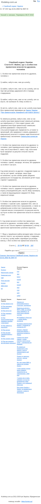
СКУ (18, 290)
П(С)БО (3, 283)
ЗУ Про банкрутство (7, 303)
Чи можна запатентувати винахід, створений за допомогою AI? (24, 325)
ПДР (2, 278)
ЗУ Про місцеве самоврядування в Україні (6, 334)
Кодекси (3, 270)
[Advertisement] (20, 40)
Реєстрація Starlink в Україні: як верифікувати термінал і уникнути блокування (24, 390)
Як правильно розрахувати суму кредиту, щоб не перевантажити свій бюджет (23, 350)
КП (2, 288)
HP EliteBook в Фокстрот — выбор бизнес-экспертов (24, 319)
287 (32, 246)
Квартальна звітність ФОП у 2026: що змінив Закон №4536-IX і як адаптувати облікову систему (24, 311)
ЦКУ (18, 293)
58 (25, 246)
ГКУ (18, 271)
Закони (3, 267)
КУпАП (19, 285)
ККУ (18, 282)
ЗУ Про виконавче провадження (6, 307)
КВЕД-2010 (4, 286)
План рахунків (5, 280)
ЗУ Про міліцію (5, 330)
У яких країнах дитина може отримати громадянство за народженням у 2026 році (23, 372)
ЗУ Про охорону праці (7, 338)
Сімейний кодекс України (12, 6)
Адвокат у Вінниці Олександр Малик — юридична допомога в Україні (23, 332)
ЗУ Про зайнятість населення (6, 326)
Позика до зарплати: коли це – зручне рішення (23, 358)
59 (28, 246)
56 (21, 246)
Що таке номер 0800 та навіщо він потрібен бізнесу (24, 364)
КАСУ (18, 277)
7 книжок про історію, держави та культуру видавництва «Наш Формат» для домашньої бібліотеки (24, 381)
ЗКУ (18, 274)
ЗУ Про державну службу (6, 314)
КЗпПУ (19, 279)
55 (19, 246)
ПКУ (18, 287)
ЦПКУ (18, 295)
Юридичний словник (7, 272)
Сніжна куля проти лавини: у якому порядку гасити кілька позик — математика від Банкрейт (24, 341)
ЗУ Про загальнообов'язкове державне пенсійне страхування (7, 320)
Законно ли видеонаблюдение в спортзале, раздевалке (24, 303)
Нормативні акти (6, 275)
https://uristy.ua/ (26, 501)
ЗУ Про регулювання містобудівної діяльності (8, 342)
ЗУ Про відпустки (6, 310)
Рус (38, 1)
